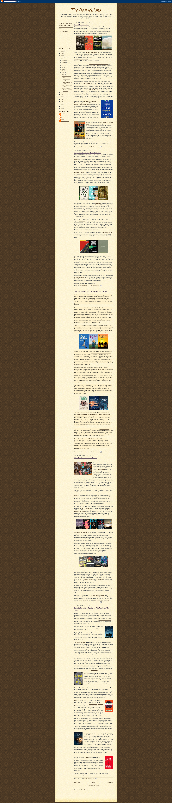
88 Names (76, 700)
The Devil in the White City (92, 52)
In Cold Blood (91, 90)
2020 (62, 58)
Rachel (62, 119)
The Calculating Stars (79, 642)
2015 (62, 99)
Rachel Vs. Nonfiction (66, 76)
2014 (62, 101)
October (63, 62)
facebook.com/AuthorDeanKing (101, 600)
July (63, 67)
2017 (62, 96)
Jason (62, 115)
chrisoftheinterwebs (65, 121)
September (64, 64)
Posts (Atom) (84, 790)
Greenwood (98, 203)
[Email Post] (101, 146)
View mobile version (94, 785)
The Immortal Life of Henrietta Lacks (98, 64)
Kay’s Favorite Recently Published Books (66, 78)
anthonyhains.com (83, 600)
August (63, 65)
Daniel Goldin (64, 114)
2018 (62, 94)
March (63, 74)
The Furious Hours (85, 83)
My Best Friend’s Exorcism (87, 579)
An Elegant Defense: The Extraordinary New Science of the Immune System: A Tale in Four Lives (85, 102)
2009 (62, 108)
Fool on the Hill (93, 704)
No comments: (96, 146)
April (63, 72)
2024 (62, 51)
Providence (87, 757)
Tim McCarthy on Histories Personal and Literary (67, 82)
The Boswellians (86, 10)
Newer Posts (77, 782)
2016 (62, 98)
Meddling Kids (99, 579)
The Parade (82, 221)
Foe (103, 545)
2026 (62, 50)
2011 (62, 104)
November (64, 60)
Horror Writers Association (97, 595)
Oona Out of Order (79, 172)
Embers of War (87, 733)
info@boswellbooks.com (105, 620)
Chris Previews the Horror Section (85, 458)
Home (93, 782)
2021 (62, 57)
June (63, 69)
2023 (62, 53)
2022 (62, 55)
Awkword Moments (79, 277)
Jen (61, 117)
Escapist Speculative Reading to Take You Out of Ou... (67, 90)
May (63, 70)
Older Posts (110, 782)
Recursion (86, 673)
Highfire (76, 159)
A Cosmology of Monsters (80, 532)
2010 (62, 106)
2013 (62, 103)
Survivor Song (85, 508)
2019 (62, 92)
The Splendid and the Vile (80, 59)
